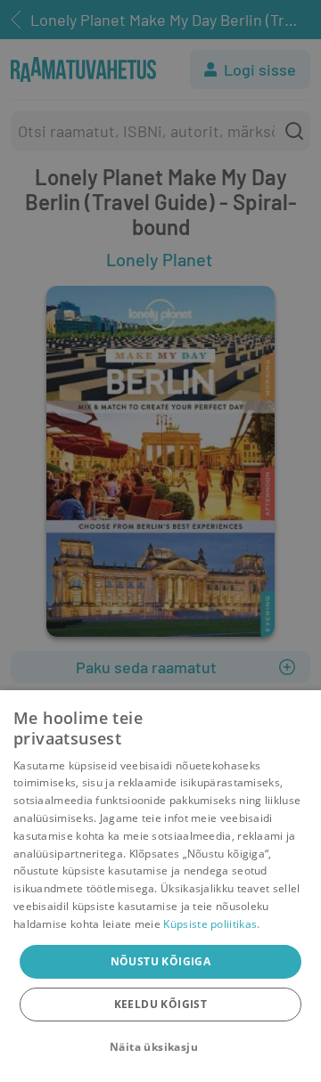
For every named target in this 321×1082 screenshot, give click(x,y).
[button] (160, 1047)
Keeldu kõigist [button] (161, 1004)
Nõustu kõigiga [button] (161, 961)
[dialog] (160, 886)
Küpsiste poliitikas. (211, 923)
